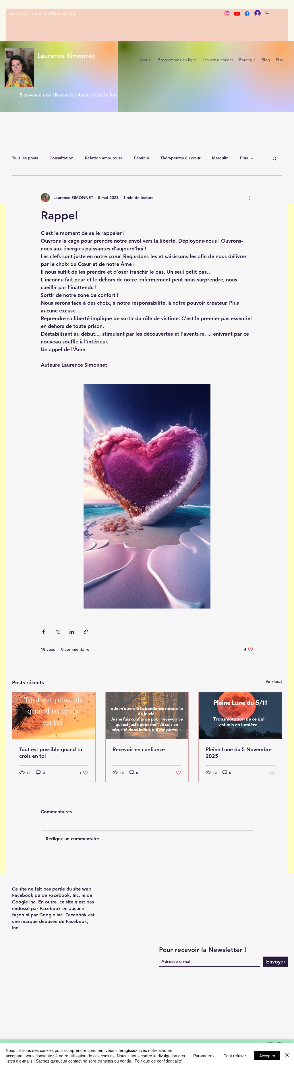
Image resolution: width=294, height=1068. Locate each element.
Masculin (220, 158)
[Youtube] (237, 13)
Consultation (61, 158)
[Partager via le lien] (85, 631)
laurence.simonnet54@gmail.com (43, 13)
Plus (244, 158)
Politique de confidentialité (158, 1061)
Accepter (267, 1056)
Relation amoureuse (104, 158)
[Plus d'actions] (249, 197)
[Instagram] (227, 13)
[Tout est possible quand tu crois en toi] (53, 715)
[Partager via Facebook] (43, 631)
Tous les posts (25, 158)
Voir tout (274, 681)
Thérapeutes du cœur (180, 158)
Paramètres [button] (203, 1056)
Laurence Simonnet (66, 56)
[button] (274, 158)
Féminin (141, 158)
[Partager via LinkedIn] (71, 631)
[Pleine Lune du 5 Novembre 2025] (240, 715)
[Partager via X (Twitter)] (57, 631)
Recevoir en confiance (139, 749)
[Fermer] (287, 1055)
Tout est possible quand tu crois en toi (50, 752)
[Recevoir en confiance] (147, 715)
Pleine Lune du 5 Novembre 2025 (239, 752)
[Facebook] (247, 13)
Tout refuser (235, 1056)
